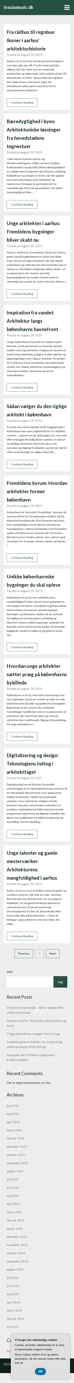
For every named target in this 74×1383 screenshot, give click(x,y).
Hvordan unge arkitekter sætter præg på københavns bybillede (37, 674)
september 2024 (17, 1261)
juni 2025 (13, 1187)
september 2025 (17, 1163)
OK (40, 1371)
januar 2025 (15, 1228)
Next (52, 953)
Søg (10, 972)
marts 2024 (14, 1310)
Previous (24, 953)
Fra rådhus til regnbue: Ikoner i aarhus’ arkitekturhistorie (31, 40)
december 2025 (17, 1146)
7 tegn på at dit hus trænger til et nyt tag (33, 1034)
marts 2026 (14, 1130)
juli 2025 (12, 1179)
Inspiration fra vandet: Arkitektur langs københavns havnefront (32, 321)
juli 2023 (12, 1327)
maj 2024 (13, 1294)
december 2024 (17, 1236)
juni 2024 (13, 1286)
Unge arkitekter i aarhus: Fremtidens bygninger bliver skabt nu (33, 231)
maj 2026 (13, 1114)
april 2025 (13, 1204)
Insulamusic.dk (19, 7)
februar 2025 (15, 1220)
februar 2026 (15, 1138)
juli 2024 (12, 1277)
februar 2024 (15, 1318)
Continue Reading (22, 102)
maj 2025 (13, 1195)
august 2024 (15, 1269)
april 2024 (13, 1302)
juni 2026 (13, 1105)
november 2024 (17, 1245)
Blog (10, 1351)
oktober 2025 (16, 1154)
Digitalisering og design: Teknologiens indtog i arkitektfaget (32, 763)
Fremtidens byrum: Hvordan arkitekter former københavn (37, 491)
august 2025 (15, 1171)
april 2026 (13, 1122)
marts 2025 (14, 1212)
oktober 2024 (16, 1253)
